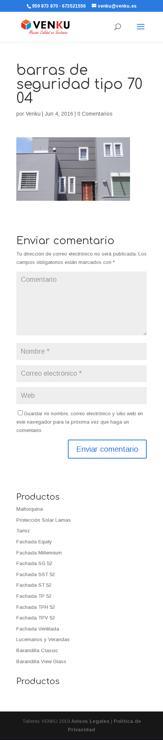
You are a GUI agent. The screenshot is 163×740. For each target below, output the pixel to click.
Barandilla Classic (37, 650)
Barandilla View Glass (41, 661)
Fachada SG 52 (34, 563)
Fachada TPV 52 (35, 618)
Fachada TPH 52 (35, 607)
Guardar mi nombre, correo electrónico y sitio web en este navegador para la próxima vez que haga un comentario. (79, 422)
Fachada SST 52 (35, 574)
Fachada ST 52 (34, 585)
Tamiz (23, 531)
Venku (33, 114)
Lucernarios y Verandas (43, 639)
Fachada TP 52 (34, 596)
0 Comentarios (95, 114)
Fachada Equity (34, 542)
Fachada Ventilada (37, 629)
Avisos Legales (90, 721)
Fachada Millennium (39, 553)
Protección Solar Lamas (43, 520)
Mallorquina (29, 509)
